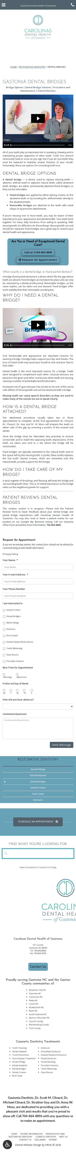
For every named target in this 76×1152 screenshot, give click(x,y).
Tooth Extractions (20, 1054)
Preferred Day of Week (15, 683)
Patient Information (31, 1133)
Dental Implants (38, 775)
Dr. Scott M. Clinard (48, 1098)
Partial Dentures (48, 1058)
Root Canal (38, 793)
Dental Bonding (48, 1061)
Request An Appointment (39, 259)
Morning (7, 677)
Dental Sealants (19, 1051)
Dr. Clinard (66, 420)
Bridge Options (14, 87)
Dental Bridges (13, 616)
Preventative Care (55, 1133)
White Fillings (12, 622)
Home (13, 66)
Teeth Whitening (14, 648)
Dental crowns (28, 458)
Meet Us (63, 1136)
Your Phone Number (14, 588)
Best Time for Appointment (18, 667)
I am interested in (12, 603)
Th (25, 693)
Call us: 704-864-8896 (38, 252)
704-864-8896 (53, 524)
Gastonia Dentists (20, 1098)
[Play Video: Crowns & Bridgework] (38, 325)
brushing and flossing (35, 480)
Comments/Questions (15, 714)
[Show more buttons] (70, 145)
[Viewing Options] (7, 1144)
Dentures (10, 629)
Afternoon (22, 677)
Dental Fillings (38, 769)
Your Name (10, 560)
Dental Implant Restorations (19, 641)
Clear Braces (12, 654)
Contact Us (38, 967)
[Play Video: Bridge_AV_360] (38, 118)
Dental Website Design (28, 1144)
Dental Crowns (13, 609)
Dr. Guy (21, 424)
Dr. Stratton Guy (38, 1102)
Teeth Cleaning (19, 1048)
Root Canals (12, 635)
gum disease (28, 386)
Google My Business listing (36, 521)
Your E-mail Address (15, 574)
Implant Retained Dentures (53, 1054)
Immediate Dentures (51, 1051)
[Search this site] (6, 853)
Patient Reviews (46, 90)
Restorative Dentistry (32, 66)
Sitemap (53, 1139)
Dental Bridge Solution (38, 87)
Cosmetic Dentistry (46, 1136)
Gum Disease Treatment (24, 1058)
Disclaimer (40, 1139)
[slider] (38, 145)
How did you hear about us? (18, 699)
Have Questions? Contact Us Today (38, 867)
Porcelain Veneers (15, 661)
